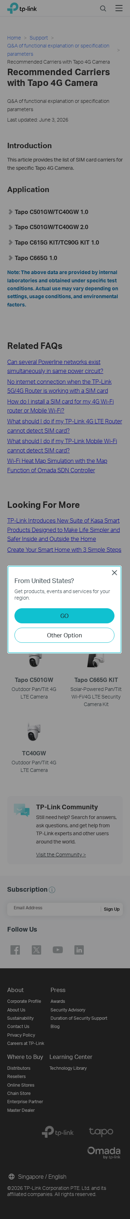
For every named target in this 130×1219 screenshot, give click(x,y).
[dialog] (65, 609)
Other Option (64, 635)
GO (64, 615)
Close (114, 573)
